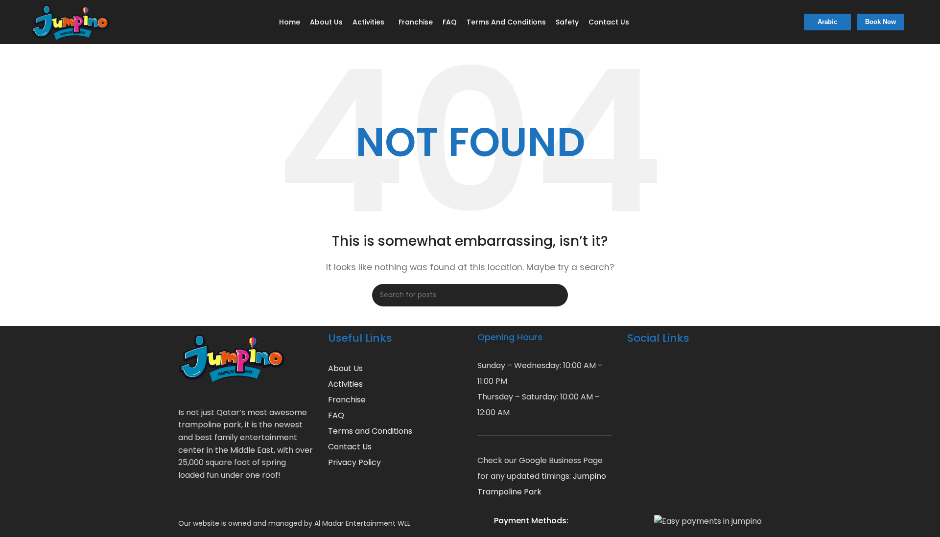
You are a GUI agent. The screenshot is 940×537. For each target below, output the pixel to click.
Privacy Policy (354, 462)
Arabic (827, 21)
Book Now (880, 21)
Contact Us (350, 446)
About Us (345, 368)
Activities (345, 384)
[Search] (556, 295)
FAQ (336, 415)
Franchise (347, 399)
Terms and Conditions (370, 431)
